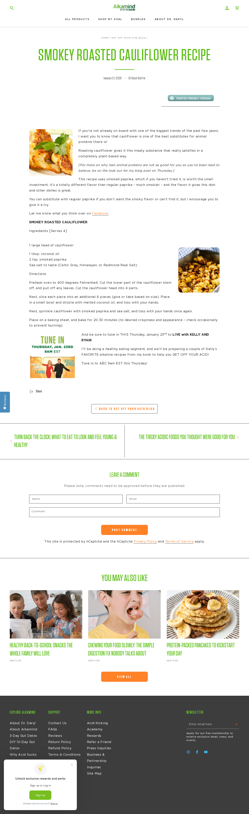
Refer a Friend (99, 742)
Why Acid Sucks (23, 754)
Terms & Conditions (64, 754)
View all (124, 676)
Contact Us (57, 723)
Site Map (94, 773)
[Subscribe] (237, 724)
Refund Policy (59, 748)
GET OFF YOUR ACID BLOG (128, 38)
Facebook (100, 213)
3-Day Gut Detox (23, 735)
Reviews (55, 735)
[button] (12, 8)
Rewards (94, 735)
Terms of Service (179, 541)
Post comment (124, 530)
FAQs (52, 729)
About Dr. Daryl (23, 723)
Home (105, 38)
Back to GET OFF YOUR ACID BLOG (127, 409)
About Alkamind (23, 729)
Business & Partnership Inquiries (97, 761)
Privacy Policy (145, 541)
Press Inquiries (99, 748)
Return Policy (59, 742)
